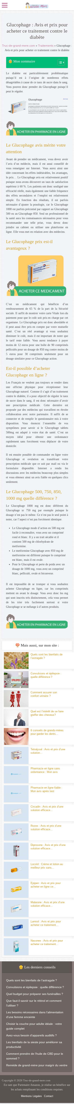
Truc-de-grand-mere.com (18, 45)
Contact (48, 1096)
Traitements (45, 45)
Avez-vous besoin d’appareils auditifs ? (31, 1035)
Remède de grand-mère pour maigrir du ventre (36, 1065)
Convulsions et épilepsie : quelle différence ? (35, 987)
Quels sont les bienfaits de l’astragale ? (31, 980)
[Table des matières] (61, 62)
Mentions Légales (31, 1096)
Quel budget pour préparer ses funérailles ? (34, 994)
